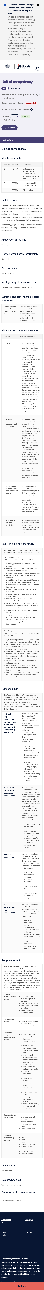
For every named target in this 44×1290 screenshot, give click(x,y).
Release (5, 116)
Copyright (29, 1220)
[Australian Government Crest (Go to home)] (8, 66)
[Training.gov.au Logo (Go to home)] (22, 66)
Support (29, 1232)
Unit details (10, 140)
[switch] (5, 88)
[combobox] (15, 116)
